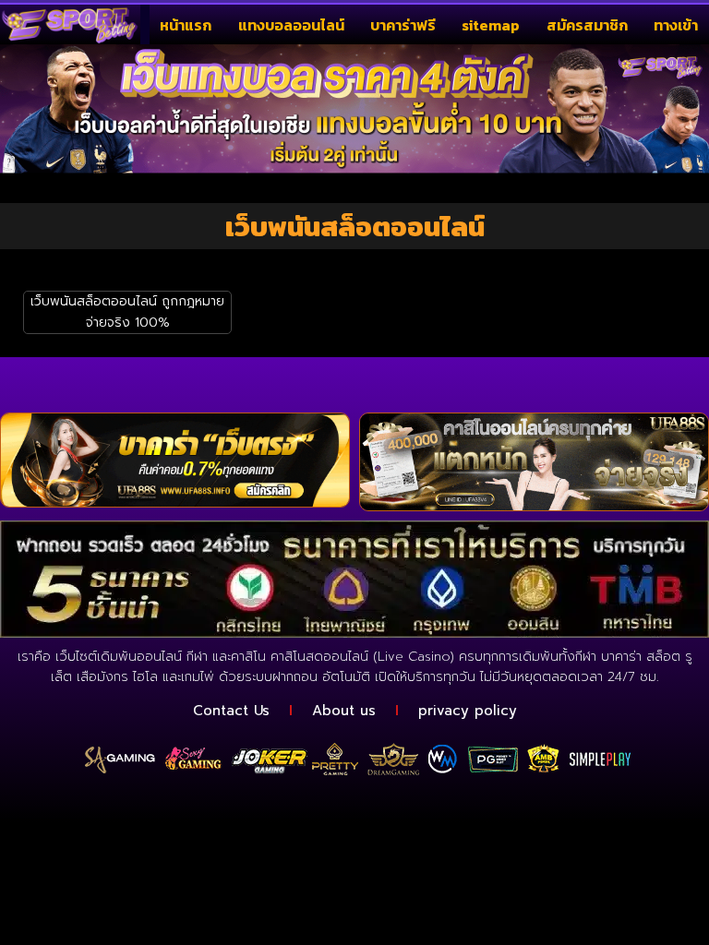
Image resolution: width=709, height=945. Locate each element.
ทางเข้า (676, 25)
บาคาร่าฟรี (403, 25)
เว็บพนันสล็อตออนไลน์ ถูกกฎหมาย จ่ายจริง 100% (127, 311)
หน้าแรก (185, 25)
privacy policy (467, 710)
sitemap (491, 25)
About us (344, 710)
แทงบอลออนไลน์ (291, 25)
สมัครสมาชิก (587, 25)
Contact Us (231, 710)
